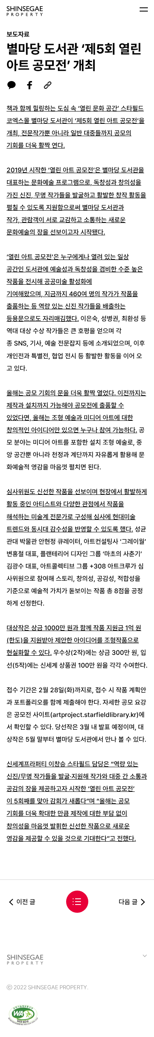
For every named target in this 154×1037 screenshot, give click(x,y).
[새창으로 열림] (23, 1016)
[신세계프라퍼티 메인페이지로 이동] (24, 11)
